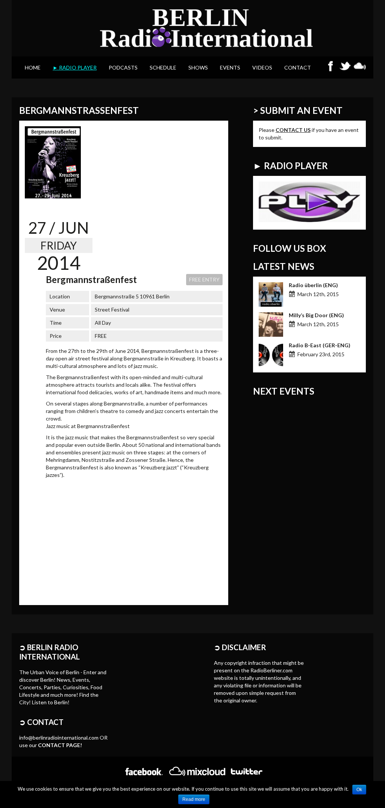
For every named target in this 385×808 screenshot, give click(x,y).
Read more (193, 799)
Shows (198, 67)
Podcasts (123, 67)
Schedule (163, 67)
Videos (262, 67)
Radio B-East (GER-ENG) (319, 345)
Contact (297, 67)
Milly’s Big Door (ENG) (316, 315)
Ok (359, 789)
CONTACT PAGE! (60, 745)
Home (33, 67)
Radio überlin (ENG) (313, 285)
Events (230, 67)
